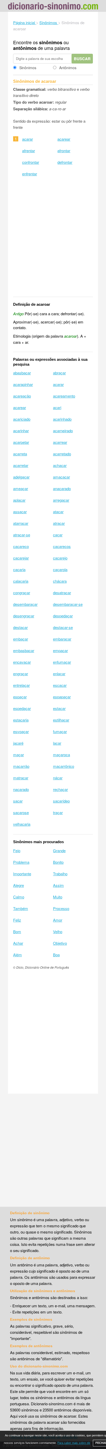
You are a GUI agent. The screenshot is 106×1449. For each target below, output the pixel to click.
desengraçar (23, 615)
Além (17, 954)
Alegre (18, 885)
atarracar (20, 523)
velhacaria (21, 824)
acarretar (20, 465)
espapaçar (62, 696)
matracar (20, 777)
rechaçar (60, 789)
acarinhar (21, 430)
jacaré (18, 743)
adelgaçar (21, 477)
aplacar (19, 500)
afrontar (63, 150)
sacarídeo (61, 801)
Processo (61, 908)
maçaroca (61, 754)
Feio (16, 850)
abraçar (59, 372)
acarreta (20, 453)
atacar (58, 511)
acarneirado (63, 430)
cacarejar (21, 558)
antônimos (25, 48)
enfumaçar (62, 662)
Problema (21, 862)
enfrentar (29, 173)
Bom (17, 931)
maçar (18, 754)
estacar (59, 708)
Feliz (17, 920)
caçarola (60, 569)
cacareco (21, 546)
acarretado (62, 453)
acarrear (60, 442)
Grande (59, 850)
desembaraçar (25, 604)
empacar (60, 650)
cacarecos (62, 546)
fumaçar (60, 731)
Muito (57, 896)
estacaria (21, 720)
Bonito (58, 862)
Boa (56, 954)
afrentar (28, 150)
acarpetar (21, 442)
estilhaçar (61, 720)
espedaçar (22, 708)
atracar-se (21, 534)
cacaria (19, 569)
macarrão (21, 766)
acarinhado (62, 419)
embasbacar (23, 650)
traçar (58, 812)
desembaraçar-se (68, 604)
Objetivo (60, 943)
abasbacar (22, 372)
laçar (57, 743)
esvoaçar (21, 731)
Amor (57, 920)
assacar (20, 511)
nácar (58, 777)
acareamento (64, 396)
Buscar (82, 58)
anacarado (62, 488)
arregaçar (61, 500)
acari (57, 407)
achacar (60, 465)
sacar (18, 801)
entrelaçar (21, 685)
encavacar (22, 662)
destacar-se (63, 627)
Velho (57, 931)
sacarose (21, 812)
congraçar (21, 592)
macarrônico (63, 766)
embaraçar (62, 639)
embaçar (20, 639)
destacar (20, 627)
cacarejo (60, 558)
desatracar (62, 592)
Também (20, 908)
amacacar (61, 477)
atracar (59, 523)
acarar (27, 139)
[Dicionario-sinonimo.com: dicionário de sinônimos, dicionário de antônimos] (53, 7)
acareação (22, 396)
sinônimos (50, 42)
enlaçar (59, 673)
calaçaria (20, 581)
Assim (58, 885)
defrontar (64, 162)
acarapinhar (23, 384)
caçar (58, 534)
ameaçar (20, 488)
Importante (22, 873)
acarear (63, 139)
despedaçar (63, 615)
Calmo (18, 896)
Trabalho (60, 873)
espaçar (20, 696)
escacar (60, 685)
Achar (18, 943)
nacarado (21, 789)
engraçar (20, 673)
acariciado (21, 419)
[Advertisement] (53, 240)
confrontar (30, 162)
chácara (60, 581)
